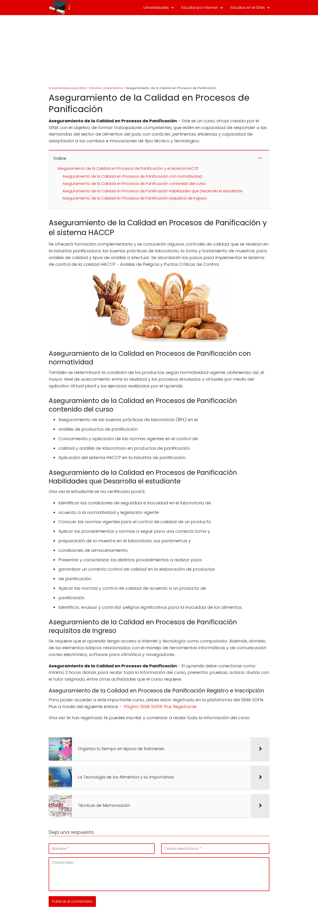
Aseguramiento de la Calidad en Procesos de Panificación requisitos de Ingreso (134, 198)
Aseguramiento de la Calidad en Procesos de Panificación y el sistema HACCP (128, 168)
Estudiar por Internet (199, 7)
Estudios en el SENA (247, 7)
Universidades (156, 7)
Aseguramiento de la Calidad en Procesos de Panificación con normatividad (132, 176)
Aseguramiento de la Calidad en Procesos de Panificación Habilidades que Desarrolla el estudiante (152, 191)
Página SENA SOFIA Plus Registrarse (160, 706)
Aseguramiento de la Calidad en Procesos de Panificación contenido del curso (134, 183)
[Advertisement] (159, 50)
